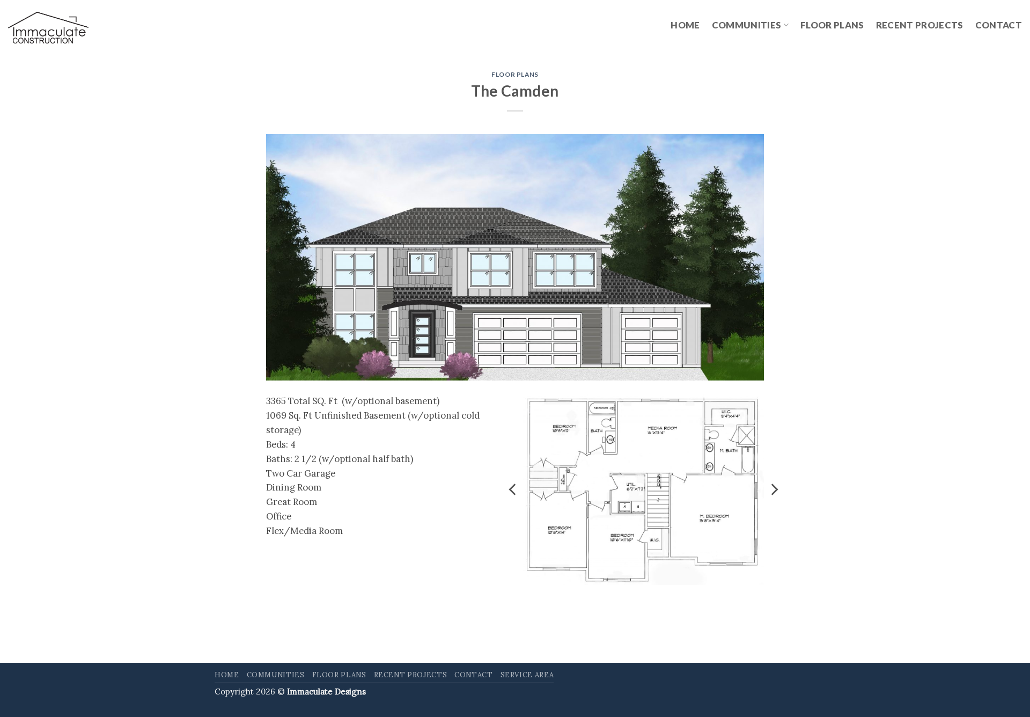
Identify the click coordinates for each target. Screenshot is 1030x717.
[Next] (773, 490)
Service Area (527, 674)
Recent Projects (919, 25)
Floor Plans (832, 25)
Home (685, 25)
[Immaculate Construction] (48, 28)
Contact (998, 25)
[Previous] (513, 490)
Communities (747, 25)
